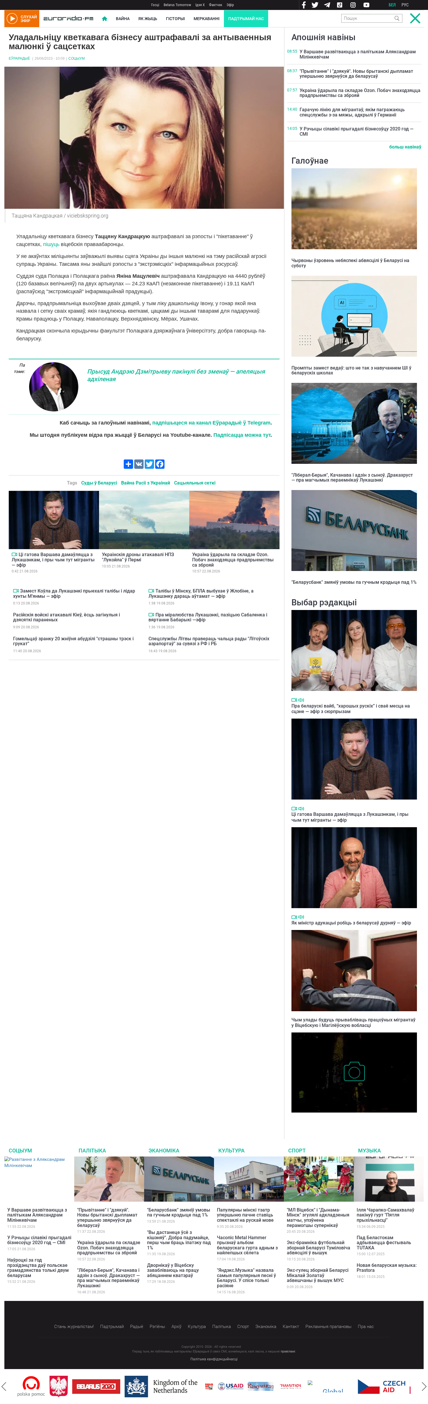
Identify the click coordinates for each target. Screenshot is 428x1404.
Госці (155, 5)
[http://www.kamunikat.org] (228, 1386)
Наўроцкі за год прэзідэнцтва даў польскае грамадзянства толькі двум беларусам (38, 1267)
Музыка (369, 1150)
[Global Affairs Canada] (298, 1386)
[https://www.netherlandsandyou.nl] (130, 1386)
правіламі (288, 1351)
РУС (405, 5)
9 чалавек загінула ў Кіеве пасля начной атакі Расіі (344, 1118)
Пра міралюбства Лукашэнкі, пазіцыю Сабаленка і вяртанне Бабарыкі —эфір (207, 617)
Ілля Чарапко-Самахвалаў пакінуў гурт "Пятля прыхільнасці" (385, 1215)
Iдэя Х (200, 5)
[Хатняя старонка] (68, 18)
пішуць (51, 244)
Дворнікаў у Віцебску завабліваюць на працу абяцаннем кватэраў (173, 1270)
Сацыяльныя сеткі (194, 483)
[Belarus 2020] (64, 1386)
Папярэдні (3, 1386)
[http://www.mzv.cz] (258, 1386)
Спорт (297, 1150)
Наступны (424, 1386)
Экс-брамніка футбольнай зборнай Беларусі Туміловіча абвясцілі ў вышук (318, 1248)
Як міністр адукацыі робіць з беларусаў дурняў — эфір (351, 923)
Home (104, 18)
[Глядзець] (14, 554)
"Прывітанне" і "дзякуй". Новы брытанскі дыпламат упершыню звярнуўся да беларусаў (356, 73)
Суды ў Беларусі (99, 483)
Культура (231, 1150)
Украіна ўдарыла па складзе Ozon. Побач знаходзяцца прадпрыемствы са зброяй (233, 559)
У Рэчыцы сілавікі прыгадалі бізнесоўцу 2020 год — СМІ (356, 131)
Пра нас (366, 1326)
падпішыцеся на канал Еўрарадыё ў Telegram (211, 423)
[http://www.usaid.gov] (198, 1386)
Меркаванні (207, 18)
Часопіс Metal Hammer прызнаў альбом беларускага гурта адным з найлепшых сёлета (247, 1245)
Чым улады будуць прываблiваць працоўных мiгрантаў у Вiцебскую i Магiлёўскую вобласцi (353, 1022)
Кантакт (291, 1326)
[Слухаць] (301, 700)
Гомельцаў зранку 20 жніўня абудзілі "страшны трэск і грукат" (73, 641)
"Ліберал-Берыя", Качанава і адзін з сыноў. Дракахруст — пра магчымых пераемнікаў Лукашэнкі (352, 477)
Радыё (136, 1326)
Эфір (230, 5)
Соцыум (76, 58)
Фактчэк (215, 5)
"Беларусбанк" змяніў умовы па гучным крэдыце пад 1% (354, 582)
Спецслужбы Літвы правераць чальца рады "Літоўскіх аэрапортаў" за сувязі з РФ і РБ (208, 641)
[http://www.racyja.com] (177, 1386)
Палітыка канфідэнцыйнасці (214, 1359)
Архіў (176, 1326)
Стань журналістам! (74, 1326)
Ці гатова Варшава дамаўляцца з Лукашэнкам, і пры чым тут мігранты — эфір (53, 559)
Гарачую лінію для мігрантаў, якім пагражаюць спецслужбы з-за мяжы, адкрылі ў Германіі (352, 112)
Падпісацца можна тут (241, 435)
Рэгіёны (157, 1326)
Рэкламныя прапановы (328, 1326)
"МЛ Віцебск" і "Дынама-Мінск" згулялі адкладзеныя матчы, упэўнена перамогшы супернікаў (318, 1217)
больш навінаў (405, 147)
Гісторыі (175, 18)
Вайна (123, 18)
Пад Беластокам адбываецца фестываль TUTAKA (384, 1243)
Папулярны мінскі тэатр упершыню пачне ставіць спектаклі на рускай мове (245, 1215)
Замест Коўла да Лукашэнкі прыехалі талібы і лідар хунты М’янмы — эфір (74, 593)
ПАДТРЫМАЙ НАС (246, 18)
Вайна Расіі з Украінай (145, 483)
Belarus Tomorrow (177, 5)
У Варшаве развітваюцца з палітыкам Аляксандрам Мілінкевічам (358, 54)
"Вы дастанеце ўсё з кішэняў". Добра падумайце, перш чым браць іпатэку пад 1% (179, 1240)
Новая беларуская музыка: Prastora (387, 1267)
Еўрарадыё (19, 58)
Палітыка (92, 1150)
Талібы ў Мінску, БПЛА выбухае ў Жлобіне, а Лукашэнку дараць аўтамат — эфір (201, 593)
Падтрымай (112, 1326)
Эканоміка (163, 1150)
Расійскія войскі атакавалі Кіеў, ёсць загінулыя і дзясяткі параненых (66, 617)
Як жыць (147, 18)
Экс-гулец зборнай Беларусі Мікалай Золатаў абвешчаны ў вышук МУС (318, 1275)
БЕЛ (392, 5)
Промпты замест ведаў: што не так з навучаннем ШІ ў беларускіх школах (351, 370)
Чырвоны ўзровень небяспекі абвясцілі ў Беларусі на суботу (350, 263)
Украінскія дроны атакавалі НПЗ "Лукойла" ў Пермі (138, 557)
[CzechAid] (349, 1386)
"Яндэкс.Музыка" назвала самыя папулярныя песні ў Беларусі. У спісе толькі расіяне (246, 1277)
